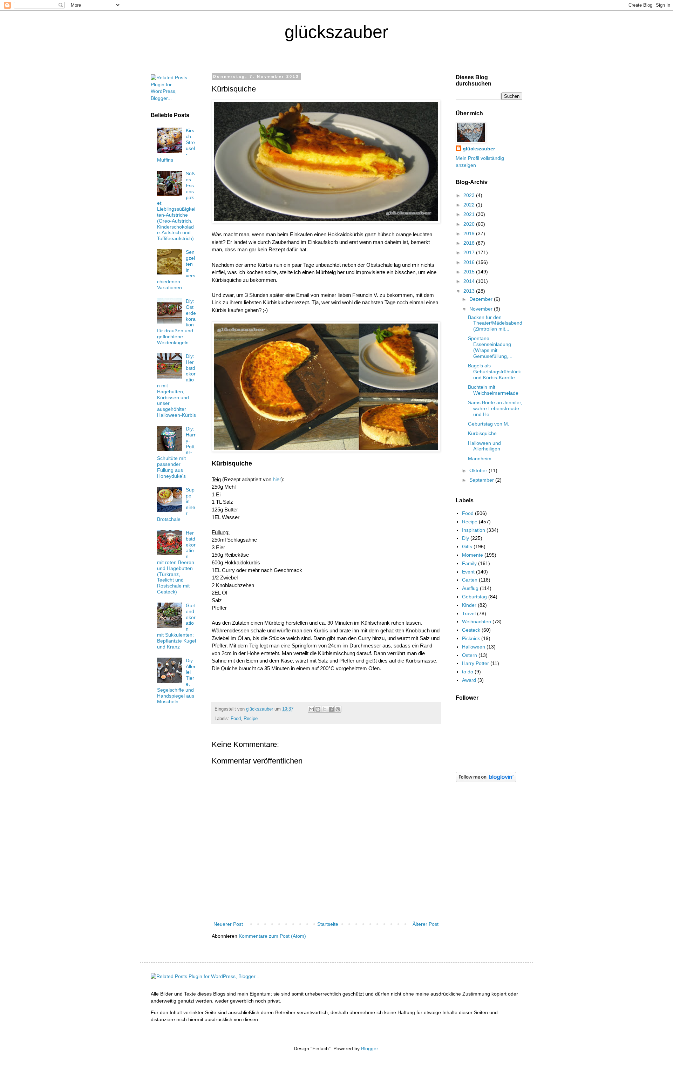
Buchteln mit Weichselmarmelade (493, 390)
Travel (469, 613)
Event (468, 572)
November (481, 309)
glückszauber (479, 148)
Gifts (467, 546)
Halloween (473, 647)
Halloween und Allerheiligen (484, 446)
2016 (469, 262)
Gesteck (471, 630)
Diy (465, 538)
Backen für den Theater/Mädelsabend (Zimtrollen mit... (495, 323)
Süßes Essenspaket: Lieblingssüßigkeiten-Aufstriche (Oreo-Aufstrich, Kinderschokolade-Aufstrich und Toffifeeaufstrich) (176, 206)
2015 (469, 271)
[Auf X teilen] (324, 709)
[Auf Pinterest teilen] (337, 709)
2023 (469, 195)
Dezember (481, 299)
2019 (469, 233)
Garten (469, 580)
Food (236, 718)
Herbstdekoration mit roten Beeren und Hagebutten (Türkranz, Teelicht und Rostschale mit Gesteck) (176, 562)
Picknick (471, 638)
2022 (469, 205)
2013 (469, 291)
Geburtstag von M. (488, 424)
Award (469, 680)
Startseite (327, 924)
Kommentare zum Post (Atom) (272, 936)
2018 (469, 243)
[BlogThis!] (317, 709)
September (482, 480)
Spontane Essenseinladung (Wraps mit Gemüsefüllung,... (490, 347)
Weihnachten (476, 621)
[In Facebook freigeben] (331, 709)
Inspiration (473, 530)
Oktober (479, 470)
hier (277, 479)
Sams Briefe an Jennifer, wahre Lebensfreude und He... (495, 408)
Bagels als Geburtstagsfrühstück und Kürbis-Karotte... (494, 371)
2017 (469, 252)
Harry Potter (475, 663)
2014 (469, 281)
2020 (469, 224)
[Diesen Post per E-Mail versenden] (311, 709)
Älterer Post (426, 924)
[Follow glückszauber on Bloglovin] (486, 780)
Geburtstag (474, 596)
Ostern (469, 655)
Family (469, 563)
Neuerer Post (228, 924)
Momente (472, 555)
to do (467, 671)
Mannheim (479, 458)
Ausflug (470, 588)
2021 (469, 214)
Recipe (251, 718)
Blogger (369, 1048)
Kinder (469, 605)
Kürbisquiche (482, 433)
